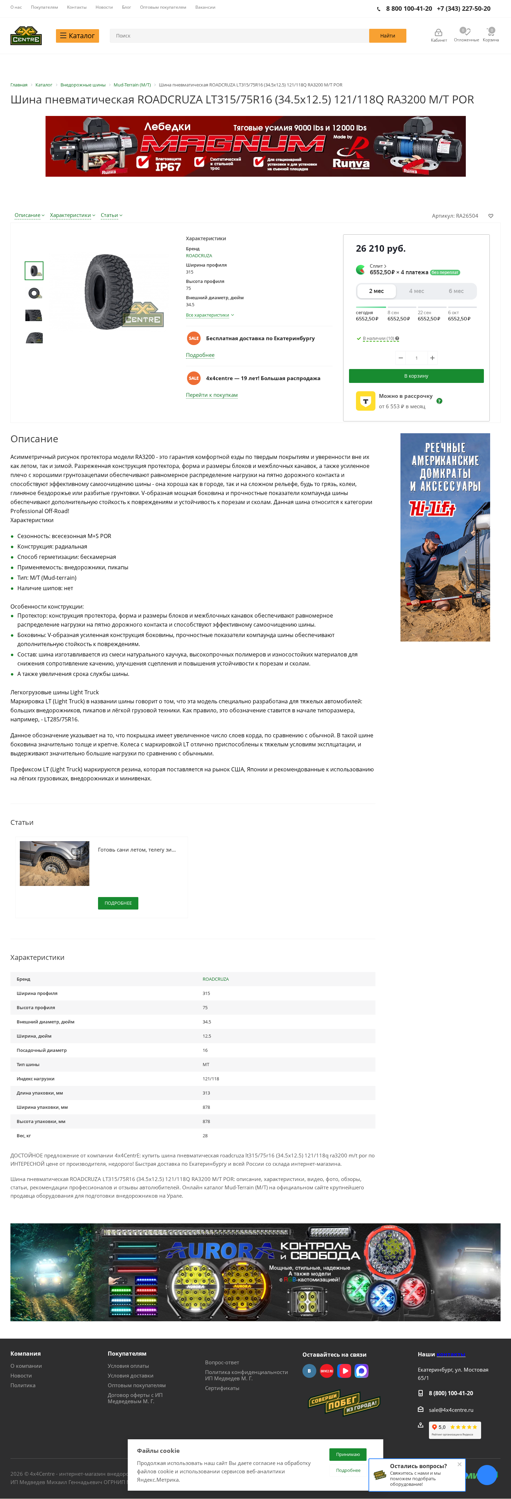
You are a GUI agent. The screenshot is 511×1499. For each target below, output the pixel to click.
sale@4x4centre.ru (451, 1409)
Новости (21, 1375)
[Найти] (387, 36)
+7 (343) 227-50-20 (463, 8)
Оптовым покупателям (137, 1385)
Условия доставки (131, 1375)
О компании (26, 1365)
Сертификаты (222, 1387)
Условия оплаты (128, 1365)
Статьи (109, 214)
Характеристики (70, 214)
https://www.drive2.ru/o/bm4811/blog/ (327, 1371)
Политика (22, 1385)
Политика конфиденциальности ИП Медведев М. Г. (246, 1375)
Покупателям (127, 1353)
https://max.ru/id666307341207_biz (361, 1371)
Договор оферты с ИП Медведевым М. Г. (135, 1398)
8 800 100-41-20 (409, 8)
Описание (27, 214)
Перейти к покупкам (212, 394)
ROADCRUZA (199, 255)
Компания (25, 1353)
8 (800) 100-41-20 (451, 1393)
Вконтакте (309, 1371)
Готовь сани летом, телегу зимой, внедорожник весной (138, 849)
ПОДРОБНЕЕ (118, 903)
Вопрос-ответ (222, 1362)
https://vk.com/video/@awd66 (344, 1371)
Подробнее (200, 354)
